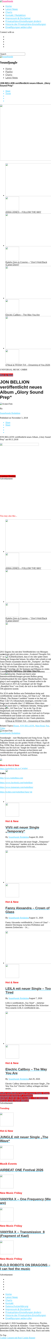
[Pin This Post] (28, 98)
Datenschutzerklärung (16, 1306)
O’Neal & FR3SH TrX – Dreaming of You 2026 (27, 365)
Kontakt (9, 1303)
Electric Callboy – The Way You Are (22, 315)
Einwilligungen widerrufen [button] (18, 27)
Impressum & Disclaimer (18, 18)
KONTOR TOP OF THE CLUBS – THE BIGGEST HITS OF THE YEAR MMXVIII (24, 1099)
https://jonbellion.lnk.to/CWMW (14, 768)
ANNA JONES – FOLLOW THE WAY (23, 212)
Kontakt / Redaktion (15, 15)
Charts (8, 12)
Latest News (11, 9)
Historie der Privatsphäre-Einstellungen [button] (25, 24)
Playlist (9, 71)
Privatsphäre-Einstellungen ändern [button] (23, 21)
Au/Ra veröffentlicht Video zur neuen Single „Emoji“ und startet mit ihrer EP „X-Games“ (25, 1094)
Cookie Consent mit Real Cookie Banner (17, 1338)
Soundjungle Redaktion (10, 413)
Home (8, 6)
